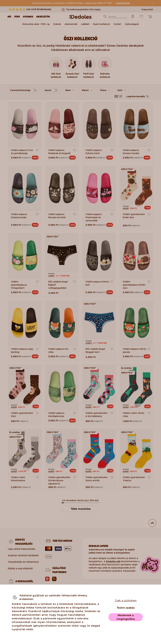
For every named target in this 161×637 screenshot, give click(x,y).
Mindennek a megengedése (126, 617)
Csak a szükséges (126, 600)
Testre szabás (126, 607)
